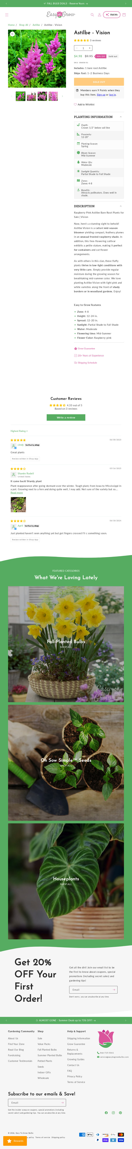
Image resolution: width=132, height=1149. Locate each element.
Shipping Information (78, 1038)
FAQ (69, 1070)
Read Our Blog (16, 1049)
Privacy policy (28, 1137)
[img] (18, 440)
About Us (13, 1038)
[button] (6, 14)
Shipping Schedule (87, 362)
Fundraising (14, 1055)
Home (11, 25)
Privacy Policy (74, 1076)
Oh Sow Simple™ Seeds (66, 760)
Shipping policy (58, 1137)
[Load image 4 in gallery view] (53, 96)
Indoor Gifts (44, 1072)
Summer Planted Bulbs (50, 1055)
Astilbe (36, 25)
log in (112, 94)
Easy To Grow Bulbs (24, 1133)
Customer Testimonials (20, 1061)
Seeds (41, 1066)
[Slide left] (11, 96)
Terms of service (42, 1137)
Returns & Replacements (74, 1051)
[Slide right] (62, 96)
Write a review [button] (66, 417)
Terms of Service (76, 1082)
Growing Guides (75, 1059)
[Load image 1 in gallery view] (20, 96)
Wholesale (43, 1078)
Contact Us (73, 1065)
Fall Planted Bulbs (47, 1049)
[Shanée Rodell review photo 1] (18, 504)
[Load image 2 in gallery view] (31, 96)
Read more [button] (17, 492)
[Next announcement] (125, 3)
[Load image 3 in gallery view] (42, 96)
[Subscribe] (113, 990)
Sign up (101, 94)
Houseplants (66, 879)
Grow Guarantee (86, 348)
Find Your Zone (16, 1044)
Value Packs (44, 1044)
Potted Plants (45, 1061)
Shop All (23, 25)
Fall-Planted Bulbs (66, 642)
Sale (40, 1038)
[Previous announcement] (6, 3)
